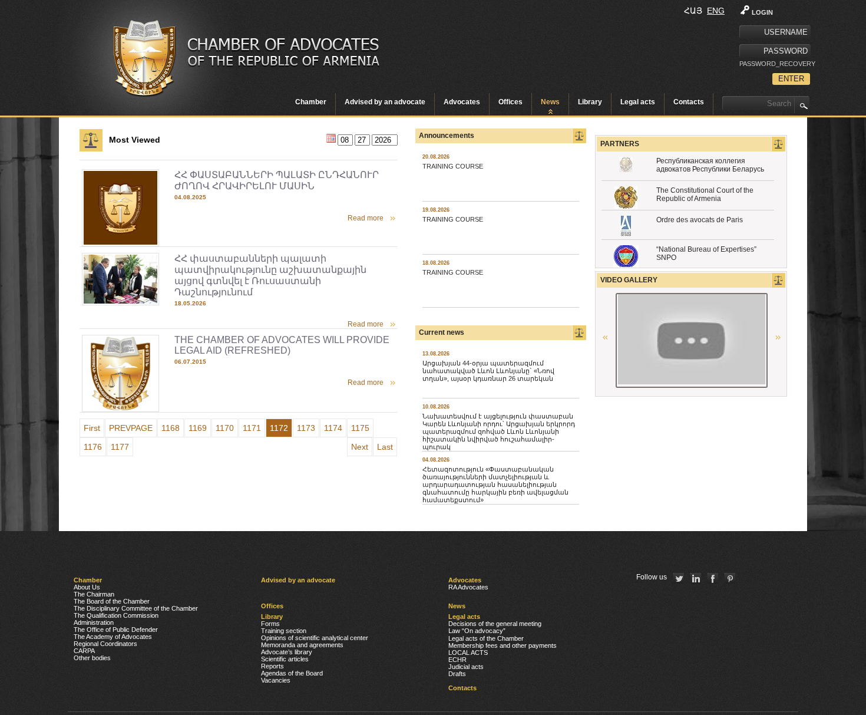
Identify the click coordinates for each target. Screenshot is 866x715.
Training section (283, 630)
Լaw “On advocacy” (476, 630)
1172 (279, 428)
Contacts (688, 102)
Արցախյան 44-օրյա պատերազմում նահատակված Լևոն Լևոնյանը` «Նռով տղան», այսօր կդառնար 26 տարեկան (488, 371)
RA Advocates (468, 587)
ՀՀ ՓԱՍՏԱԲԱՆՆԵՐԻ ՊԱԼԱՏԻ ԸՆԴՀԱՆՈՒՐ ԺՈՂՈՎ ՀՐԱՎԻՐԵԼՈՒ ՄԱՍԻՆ (276, 180)
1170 (225, 428)
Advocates (462, 102)
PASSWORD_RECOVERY (774, 63)
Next (359, 447)
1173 (306, 428)
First (92, 428)
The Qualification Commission (116, 615)
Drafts (457, 673)
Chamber (310, 102)
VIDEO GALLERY (628, 280)
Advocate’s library (286, 651)
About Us (87, 587)
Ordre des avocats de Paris (699, 220)
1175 (360, 428)
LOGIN (762, 12)
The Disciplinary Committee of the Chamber (136, 608)
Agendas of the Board (292, 673)
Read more (366, 218)
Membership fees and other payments (502, 645)
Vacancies (275, 680)
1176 (93, 447)
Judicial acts (466, 666)
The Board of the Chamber (112, 601)
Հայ (693, 10)
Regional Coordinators (105, 643)
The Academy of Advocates (113, 636)
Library (590, 102)
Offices (510, 102)
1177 (120, 447)
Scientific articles (285, 659)
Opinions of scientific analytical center (314, 637)
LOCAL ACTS (468, 652)
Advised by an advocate (385, 102)
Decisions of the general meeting (494, 623)
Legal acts (637, 102)
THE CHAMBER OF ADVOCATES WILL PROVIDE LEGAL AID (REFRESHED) (281, 345)
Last (385, 447)
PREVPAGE (131, 428)
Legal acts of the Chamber (486, 638)
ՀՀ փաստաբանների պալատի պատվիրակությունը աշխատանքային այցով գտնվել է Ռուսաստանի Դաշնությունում (270, 275)
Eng (716, 10)
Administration (94, 622)
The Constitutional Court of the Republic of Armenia (704, 194)
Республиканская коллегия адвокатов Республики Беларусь (710, 165)
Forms (270, 623)
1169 (198, 428)
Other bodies (92, 657)
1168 (170, 428)
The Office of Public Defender (116, 629)
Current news (441, 332)
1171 (252, 428)
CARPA (84, 650)
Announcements (446, 135)
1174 (333, 428)
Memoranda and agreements (302, 644)
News (550, 102)
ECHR (457, 659)
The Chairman (94, 594)
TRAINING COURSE (452, 166)
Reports (272, 666)
